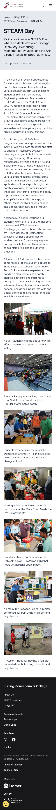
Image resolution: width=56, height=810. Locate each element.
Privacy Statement (13, 764)
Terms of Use (11, 769)
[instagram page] (5, 740)
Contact (8, 747)
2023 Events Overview (15, 21)
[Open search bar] (42, 5)
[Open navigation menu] (50, 5)
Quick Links (10, 724)
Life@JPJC (19, 17)
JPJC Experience (13, 700)
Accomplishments (13, 713)
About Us (9, 694)
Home (7, 17)
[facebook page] (14, 740)
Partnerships (10, 719)
